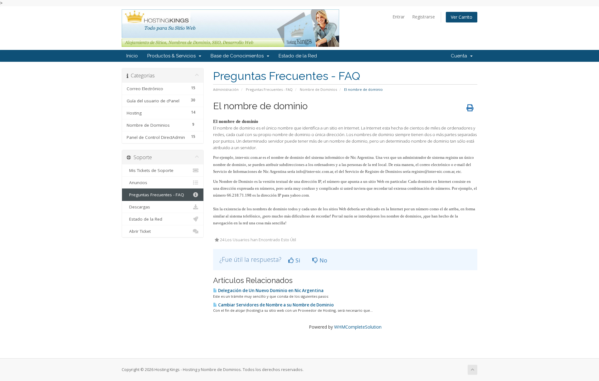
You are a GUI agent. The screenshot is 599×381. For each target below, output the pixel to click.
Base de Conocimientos (238, 56)
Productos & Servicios (172, 56)
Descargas (138, 207)
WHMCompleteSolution (358, 327)
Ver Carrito (461, 17)
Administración (226, 89)
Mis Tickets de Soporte (150, 170)
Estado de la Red (298, 56)
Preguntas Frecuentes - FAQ (269, 89)
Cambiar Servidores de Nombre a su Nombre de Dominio (275, 305)
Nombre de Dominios (318, 89)
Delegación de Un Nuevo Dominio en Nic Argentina (270, 290)
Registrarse (423, 17)
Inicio (132, 56)
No (322, 260)
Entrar (398, 17)
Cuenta (460, 56)
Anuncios (137, 182)
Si (297, 260)
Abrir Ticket (139, 231)
